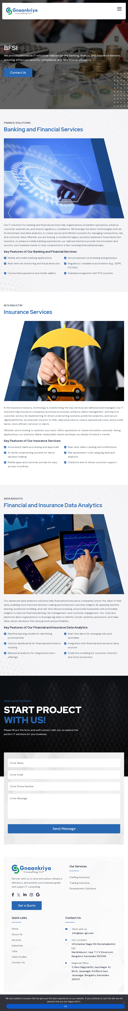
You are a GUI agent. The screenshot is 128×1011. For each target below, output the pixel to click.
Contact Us (18, 73)
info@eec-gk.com (83, 933)
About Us (17, 934)
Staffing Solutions (79, 877)
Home (15, 928)
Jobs (14, 951)
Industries (17, 945)
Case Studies (19, 956)
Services (16, 940)
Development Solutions (82, 888)
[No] (124, 1002)
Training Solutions (79, 883)
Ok (65, 1006)
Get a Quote (26, 905)
